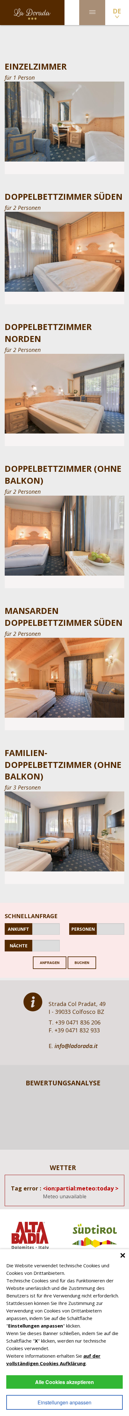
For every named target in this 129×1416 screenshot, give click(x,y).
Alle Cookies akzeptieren (64, 1382)
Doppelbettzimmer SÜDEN (63, 196)
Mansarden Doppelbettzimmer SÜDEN (63, 616)
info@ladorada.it (76, 1046)
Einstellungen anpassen (64, 1402)
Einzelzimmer (36, 66)
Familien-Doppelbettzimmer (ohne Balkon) (63, 764)
